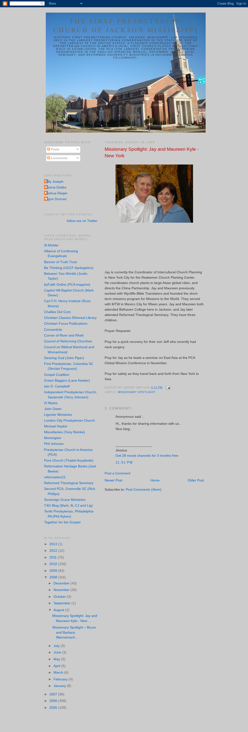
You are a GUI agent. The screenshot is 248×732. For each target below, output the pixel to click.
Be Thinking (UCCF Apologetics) (68, 268)
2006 (53, 701)
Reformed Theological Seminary (68, 483)
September (62, 603)
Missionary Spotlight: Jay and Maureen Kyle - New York (152, 152)
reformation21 (55, 477)
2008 (53, 577)
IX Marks (51, 403)
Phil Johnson (54, 444)
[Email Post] (167, 387)
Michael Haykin (55, 426)
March (59, 672)
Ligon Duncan (56, 199)
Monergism (52, 438)
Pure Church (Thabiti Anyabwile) (68, 460)
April (57, 666)
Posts (54, 149)
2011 (53, 557)
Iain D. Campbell (57, 386)
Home (155, 480)
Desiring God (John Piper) (64, 358)
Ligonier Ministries (58, 415)
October (60, 596)
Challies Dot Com (57, 312)
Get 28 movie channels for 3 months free (147, 455)
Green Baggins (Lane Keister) (67, 380)
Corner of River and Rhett (64, 335)
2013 (53, 544)
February (61, 679)
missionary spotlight (137, 392)
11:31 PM (124, 462)
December (62, 583)
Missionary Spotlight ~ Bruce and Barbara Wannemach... (74, 632)
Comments (59, 158)
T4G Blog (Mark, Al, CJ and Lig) (68, 505)
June (58, 652)
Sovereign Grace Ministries (64, 500)
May (57, 659)
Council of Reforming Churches (68, 341)
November (62, 590)
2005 (53, 707)
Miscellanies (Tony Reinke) (64, 432)
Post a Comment (117, 473)
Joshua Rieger (56, 193)
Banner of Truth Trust (60, 262)
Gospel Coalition (56, 375)
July (57, 646)
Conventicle (53, 329)
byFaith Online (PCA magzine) (67, 284)
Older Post (196, 480)
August (59, 610)
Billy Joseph (54, 181)
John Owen (53, 409)
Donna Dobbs (55, 187)
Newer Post (113, 480)
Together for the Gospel (62, 522)
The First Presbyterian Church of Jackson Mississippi (125, 25)
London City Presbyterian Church (69, 420)
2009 (53, 571)
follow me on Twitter (82, 221)
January (60, 686)
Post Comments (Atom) (144, 489)
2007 (53, 694)
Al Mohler (51, 245)
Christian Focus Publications (65, 323)
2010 (53, 564)
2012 (53, 550)
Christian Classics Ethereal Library (70, 318)
